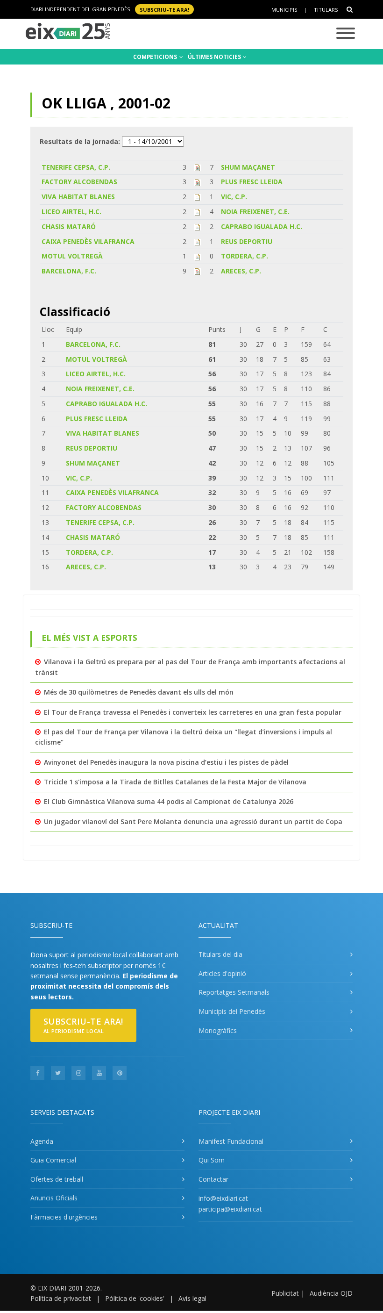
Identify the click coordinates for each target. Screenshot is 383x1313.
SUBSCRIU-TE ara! (164, 9)
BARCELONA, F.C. (69, 270)
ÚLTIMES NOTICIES (215, 57)
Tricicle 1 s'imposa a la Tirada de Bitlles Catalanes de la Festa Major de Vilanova (175, 781)
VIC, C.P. (234, 196)
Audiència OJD (331, 1293)
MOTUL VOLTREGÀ (72, 255)
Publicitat (285, 1293)
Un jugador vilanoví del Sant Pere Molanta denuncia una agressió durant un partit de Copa (193, 821)
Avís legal (192, 1298)
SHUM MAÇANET (248, 167)
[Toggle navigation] (345, 34)
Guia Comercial (53, 1159)
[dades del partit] (197, 167)
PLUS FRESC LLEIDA (252, 181)
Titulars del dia (220, 954)
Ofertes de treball (56, 1179)
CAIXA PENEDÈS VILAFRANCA (88, 241)
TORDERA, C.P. (244, 255)
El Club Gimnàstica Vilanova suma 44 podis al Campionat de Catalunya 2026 (168, 801)
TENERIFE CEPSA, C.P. (76, 167)
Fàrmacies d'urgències (64, 1217)
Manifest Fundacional (231, 1141)
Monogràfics (218, 1030)
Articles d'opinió (222, 973)
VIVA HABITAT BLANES (78, 196)
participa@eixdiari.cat (230, 1209)
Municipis (284, 9)
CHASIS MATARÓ (69, 226)
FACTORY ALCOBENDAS (79, 181)
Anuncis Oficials (54, 1197)
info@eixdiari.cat (223, 1198)
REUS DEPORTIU (246, 241)
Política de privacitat (60, 1298)
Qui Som (212, 1159)
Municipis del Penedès (232, 1011)
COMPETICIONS (155, 57)
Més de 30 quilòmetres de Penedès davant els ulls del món (139, 692)
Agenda (41, 1141)
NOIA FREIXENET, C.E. (255, 211)
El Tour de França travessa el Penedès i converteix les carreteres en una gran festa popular (192, 712)
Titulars (326, 9)
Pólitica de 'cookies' (134, 1298)
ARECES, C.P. (241, 270)
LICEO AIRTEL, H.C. (71, 211)
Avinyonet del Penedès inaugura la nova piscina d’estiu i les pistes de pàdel (166, 762)
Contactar (213, 1179)
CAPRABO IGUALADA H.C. (261, 226)
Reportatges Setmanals (234, 992)
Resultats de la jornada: (80, 141)
